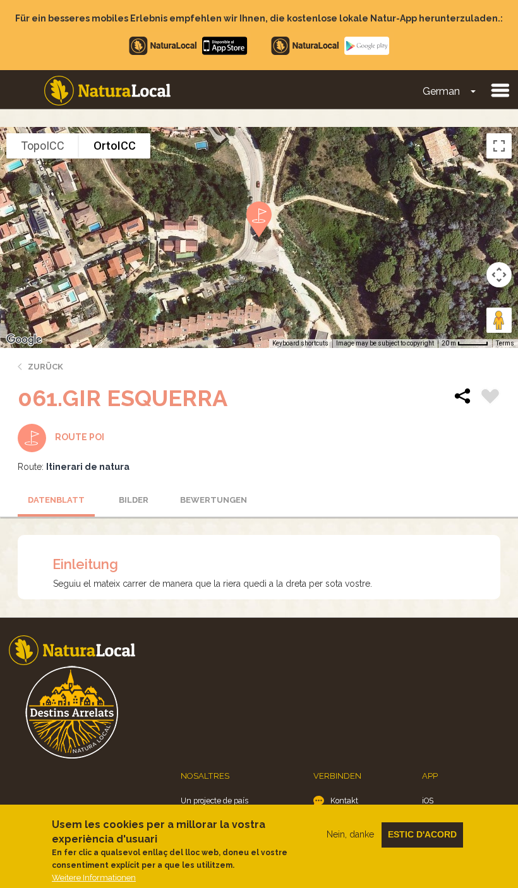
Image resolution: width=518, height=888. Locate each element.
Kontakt (344, 800)
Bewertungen (213, 500)
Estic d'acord (422, 834)
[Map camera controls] (499, 274)
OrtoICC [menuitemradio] (114, 145)
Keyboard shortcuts (300, 343)
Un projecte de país (214, 800)
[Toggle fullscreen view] (499, 146)
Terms (505, 343)
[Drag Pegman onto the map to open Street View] (499, 320)
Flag (490, 398)
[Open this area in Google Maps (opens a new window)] (24, 340)
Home (107, 90)
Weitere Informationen (94, 877)
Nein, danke (350, 834)
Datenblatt (56, 500)
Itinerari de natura (88, 467)
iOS (427, 800)
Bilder (133, 500)
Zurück (45, 366)
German (441, 91)
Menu (499, 89)
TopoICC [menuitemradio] (42, 145)
